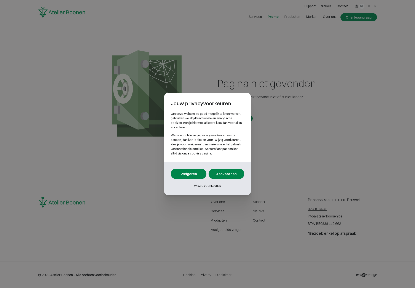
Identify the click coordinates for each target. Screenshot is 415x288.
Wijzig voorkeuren (207, 185)
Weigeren (188, 174)
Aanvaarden (226, 174)
